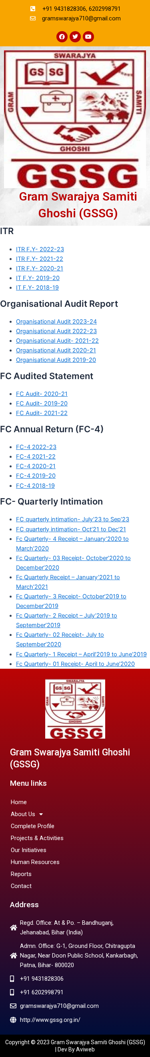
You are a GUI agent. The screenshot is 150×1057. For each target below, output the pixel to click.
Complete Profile (32, 826)
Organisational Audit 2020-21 (56, 350)
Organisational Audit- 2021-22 (57, 340)
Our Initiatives (28, 850)
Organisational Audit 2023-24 (56, 321)
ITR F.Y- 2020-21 (39, 268)
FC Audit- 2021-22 (42, 413)
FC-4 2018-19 (35, 485)
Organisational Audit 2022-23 (56, 331)
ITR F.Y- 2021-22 (39, 258)
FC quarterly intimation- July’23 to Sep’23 (72, 519)
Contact (21, 886)
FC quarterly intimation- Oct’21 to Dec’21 (71, 529)
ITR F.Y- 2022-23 (40, 249)
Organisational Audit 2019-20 (56, 360)
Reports (21, 874)
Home (19, 802)
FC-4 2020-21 (36, 466)
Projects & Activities (37, 838)
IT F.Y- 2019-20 (38, 278)
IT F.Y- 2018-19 (37, 287)
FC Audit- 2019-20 (42, 403)
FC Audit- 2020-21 (42, 393)
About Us (23, 814)
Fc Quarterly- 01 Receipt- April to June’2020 (75, 664)
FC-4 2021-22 (36, 456)
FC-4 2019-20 (36, 475)
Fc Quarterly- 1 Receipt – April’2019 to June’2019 (81, 654)
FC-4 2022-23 (36, 447)
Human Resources (35, 862)
